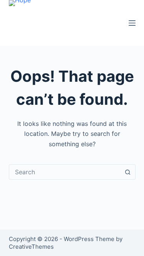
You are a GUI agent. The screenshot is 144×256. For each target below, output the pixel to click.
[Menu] (132, 23)
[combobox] (65, 172)
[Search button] (128, 172)
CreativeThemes (31, 246)
